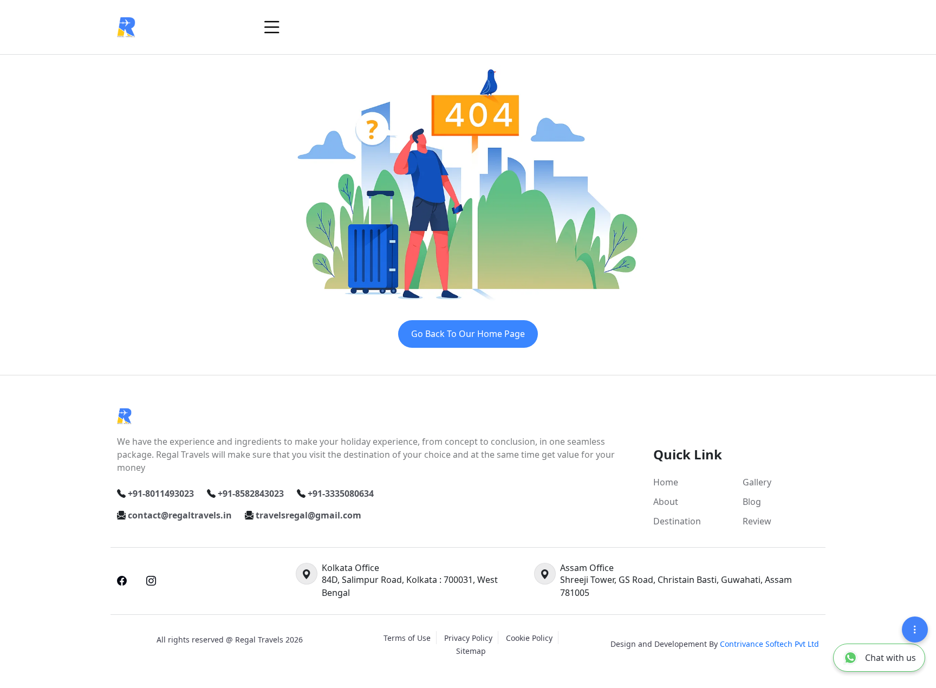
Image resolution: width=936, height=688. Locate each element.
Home (665, 482)
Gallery (757, 482)
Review (757, 521)
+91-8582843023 (251, 493)
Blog (752, 502)
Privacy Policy (468, 638)
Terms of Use (407, 638)
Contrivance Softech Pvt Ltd (769, 644)
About (665, 502)
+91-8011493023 (161, 493)
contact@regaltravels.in (180, 515)
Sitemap (471, 651)
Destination (677, 521)
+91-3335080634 (341, 493)
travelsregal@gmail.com (308, 515)
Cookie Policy (529, 638)
